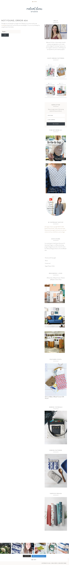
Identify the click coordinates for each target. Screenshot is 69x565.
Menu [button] (35, 1)
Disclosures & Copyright (50, 258)
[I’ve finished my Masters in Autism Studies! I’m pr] (28, 548)
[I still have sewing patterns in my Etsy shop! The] (17, 548)
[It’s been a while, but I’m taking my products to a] (40, 548)
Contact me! (48, 263)
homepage (3, 25)
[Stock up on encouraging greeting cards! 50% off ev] (51, 548)
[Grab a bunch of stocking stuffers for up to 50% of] (63, 548)
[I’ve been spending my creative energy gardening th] (5, 548)
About (46, 260)
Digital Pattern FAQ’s (50, 266)
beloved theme (62, 563)
